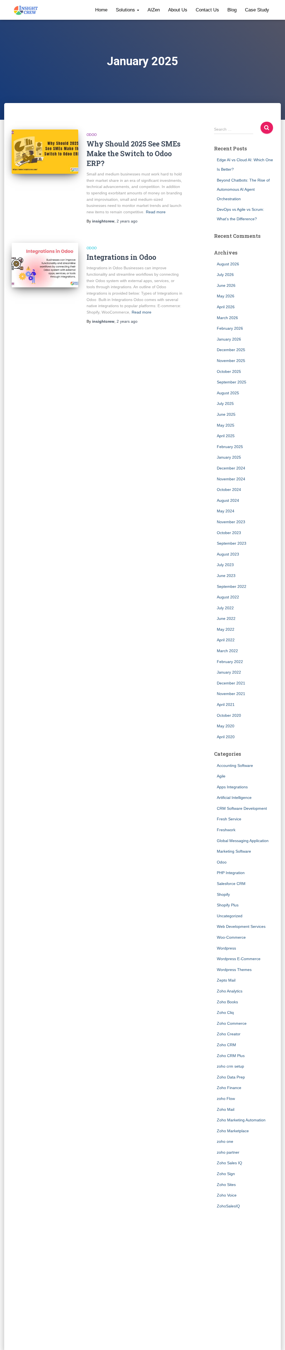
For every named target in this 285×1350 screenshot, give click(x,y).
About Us (177, 10)
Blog (232, 10)
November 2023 (231, 522)
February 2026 (230, 328)
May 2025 (225, 425)
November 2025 (231, 360)
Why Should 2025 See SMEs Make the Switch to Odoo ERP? (133, 153)
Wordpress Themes (234, 969)
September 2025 (231, 382)
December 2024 (231, 468)
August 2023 (228, 554)
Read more (156, 212)
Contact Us (207, 10)
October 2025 (229, 371)
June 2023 (226, 575)
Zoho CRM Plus (231, 1055)
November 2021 (231, 693)
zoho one (225, 1141)
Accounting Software (235, 765)
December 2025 (231, 350)
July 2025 (225, 403)
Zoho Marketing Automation (241, 1120)
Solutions (126, 10)
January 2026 (229, 339)
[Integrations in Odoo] (45, 265)
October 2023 (229, 532)
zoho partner (228, 1152)
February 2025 (230, 446)
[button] (137, 10)
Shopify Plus (228, 905)
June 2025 (226, 414)
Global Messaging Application (243, 840)
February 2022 (230, 661)
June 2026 (226, 285)
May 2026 (225, 296)
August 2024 (228, 500)
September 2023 (231, 543)
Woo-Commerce (231, 937)
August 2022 (228, 597)
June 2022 (226, 618)
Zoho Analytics (229, 991)
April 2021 (226, 704)
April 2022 (226, 640)
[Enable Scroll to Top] (274, 1339)
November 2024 (231, 479)
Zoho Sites (226, 1184)
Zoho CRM (226, 1045)
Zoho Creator (228, 1034)
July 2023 (225, 564)
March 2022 (227, 651)
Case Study (257, 10)
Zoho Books (227, 1002)
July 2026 (225, 274)
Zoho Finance (229, 1087)
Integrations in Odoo (121, 257)
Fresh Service (229, 819)
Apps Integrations (232, 787)
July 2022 (225, 608)
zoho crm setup (230, 1066)
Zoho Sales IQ (229, 1163)
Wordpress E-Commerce (239, 959)
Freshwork (226, 830)
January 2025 (229, 457)
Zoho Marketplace (233, 1131)
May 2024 (225, 511)
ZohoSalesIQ (228, 1206)
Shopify (223, 894)
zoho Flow (226, 1098)
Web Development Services (241, 926)
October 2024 (229, 489)
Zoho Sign (226, 1174)
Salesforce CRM (231, 883)
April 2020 (226, 737)
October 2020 (229, 715)
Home (101, 10)
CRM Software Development (242, 808)
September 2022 (231, 586)
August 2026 (228, 264)
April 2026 (226, 307)
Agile (221, 776)
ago (127, 221)
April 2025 (226, 436)
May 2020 (225, 726)
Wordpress (226, 948)
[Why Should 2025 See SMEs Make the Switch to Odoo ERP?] (45, 151)
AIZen (154, 10)
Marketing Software (234, 851)
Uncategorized (229, 916)
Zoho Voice (227, 1195)
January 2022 (229, 672)
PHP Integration (231, 872)
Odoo (92, 135)
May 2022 (225, 629)
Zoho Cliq (225, 1012)
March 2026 (227, 318)
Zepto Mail (226, 980)
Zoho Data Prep (231, 1077)
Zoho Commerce (232, 1023)
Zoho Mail (225, 1109)
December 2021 (231, 683)
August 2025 (228, 393)
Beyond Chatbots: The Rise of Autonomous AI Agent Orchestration (243, 189)
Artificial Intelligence (234, 797)
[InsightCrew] (26, 10)
